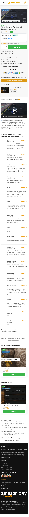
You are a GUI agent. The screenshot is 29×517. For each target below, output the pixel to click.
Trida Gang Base (6, 368)
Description (9, 99)
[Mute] (22, 116)
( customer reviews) (13, 43)
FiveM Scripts (15, 340)
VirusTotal (10, 38)
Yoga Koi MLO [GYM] (15, 87)
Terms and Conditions (6, 467)
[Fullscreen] (24, 116)
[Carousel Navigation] (24, 85)
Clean (15, 35)
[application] (14, 110)
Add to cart (17, 47)
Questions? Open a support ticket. (14, 80)
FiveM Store (3, 7)
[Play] (3, 116)
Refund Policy (4, 463)
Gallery (3, 99)
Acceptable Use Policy (7, 469)
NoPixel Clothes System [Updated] (11, 405)
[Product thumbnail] (5, 90)
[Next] (26, 85)
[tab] (2, 99)
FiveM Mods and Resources (13, 7)
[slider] (12, 116)
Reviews (16, 99)
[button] (25, 3)
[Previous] (24, 85)
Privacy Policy (4, 465)
